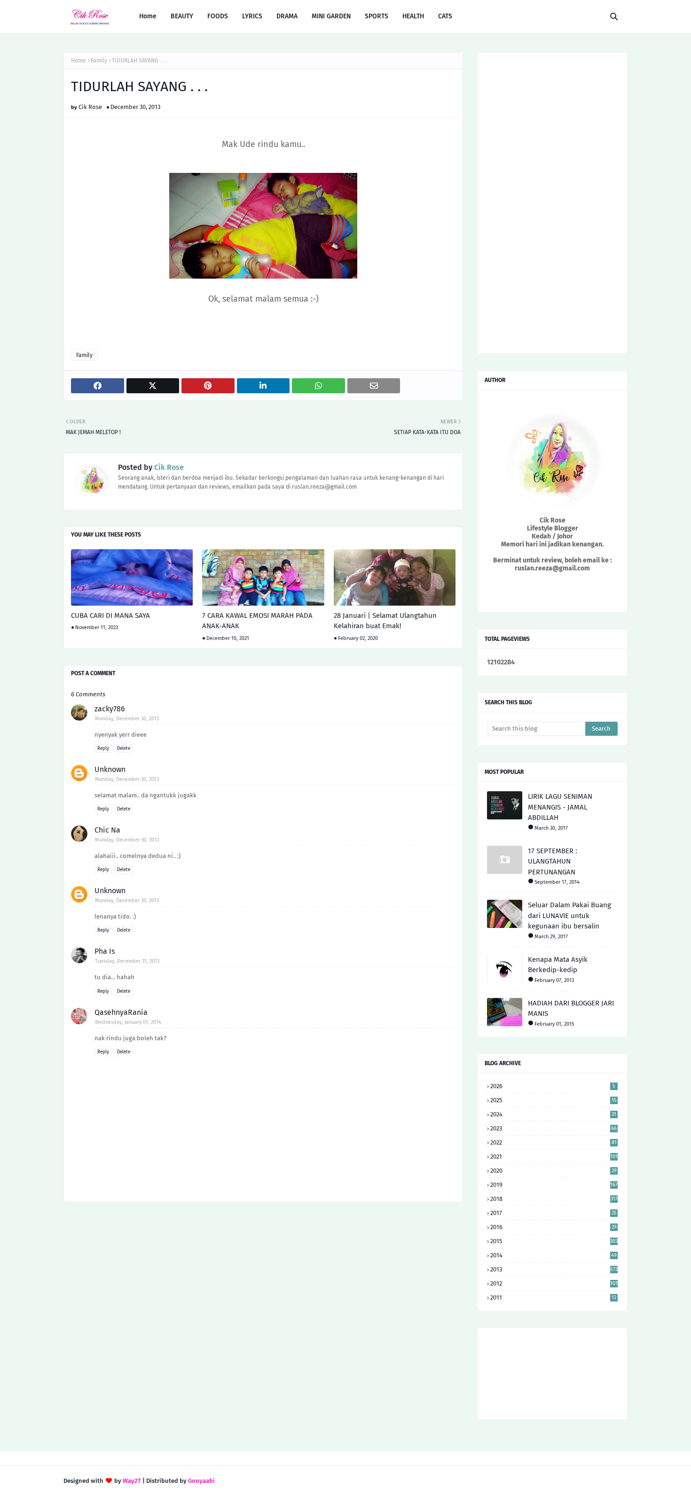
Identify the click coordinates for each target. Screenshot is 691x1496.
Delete (123, 748)
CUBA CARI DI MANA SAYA (110, 615)
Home (78, 60)
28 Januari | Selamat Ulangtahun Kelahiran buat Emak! (385, 621)
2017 (553, 1212)
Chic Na (107, 830)
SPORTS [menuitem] (376, 16)
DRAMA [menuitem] (287, 16)
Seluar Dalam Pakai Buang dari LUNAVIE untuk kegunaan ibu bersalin (569, 915)
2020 (553, 1170)
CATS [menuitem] (445, 16)
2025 (553, 1100)
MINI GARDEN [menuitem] (331, 16)
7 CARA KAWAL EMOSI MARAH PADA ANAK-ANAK (257, 621)
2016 (553, 1227)
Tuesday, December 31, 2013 (127, 961)
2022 (553, 1142)
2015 (554, 1241)
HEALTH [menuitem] (413, 16)
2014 (553, 1255)
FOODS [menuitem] (217, 16)
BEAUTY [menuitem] (182, 16)
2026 (552, 1086)
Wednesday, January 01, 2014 (128, 1022)
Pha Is (104, 951)
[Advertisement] (263, 1284)
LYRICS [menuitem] (252, 16)
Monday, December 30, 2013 (127, 719)
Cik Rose (90, 106)
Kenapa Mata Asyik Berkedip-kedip (558, 964)
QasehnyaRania (121, 1012)
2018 (554, 1198)
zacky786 (109, 708)
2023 (553, 1128)
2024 (553, 1114)
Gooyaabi (201, 1480)
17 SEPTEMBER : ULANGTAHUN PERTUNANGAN (552, 861)
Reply (103, 748)
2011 (553, 1297)
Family (99, 60)
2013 (554, 1269)
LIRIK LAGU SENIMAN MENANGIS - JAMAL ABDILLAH (560, 807)
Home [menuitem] (148, 16)
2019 (554, 1184)
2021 (554, 1156)
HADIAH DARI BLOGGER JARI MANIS (571, 1008)
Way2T (132, 1480)
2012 (554, 1283)
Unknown (110, 769)
